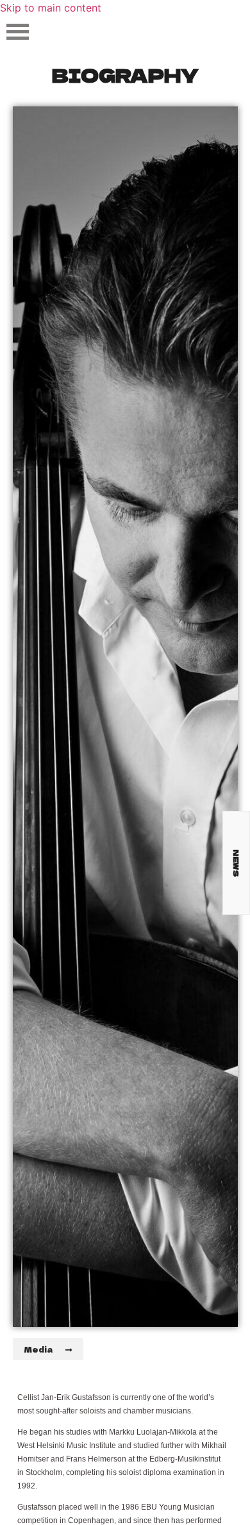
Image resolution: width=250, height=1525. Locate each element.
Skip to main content (50, 7)
